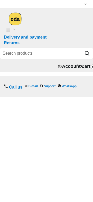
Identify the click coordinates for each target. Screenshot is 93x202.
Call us (15, 87)
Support (50, 86)
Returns (12, 43)
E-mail (33, 86)
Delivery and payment (25, 37)
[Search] (87, 53)
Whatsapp (69, 86)
